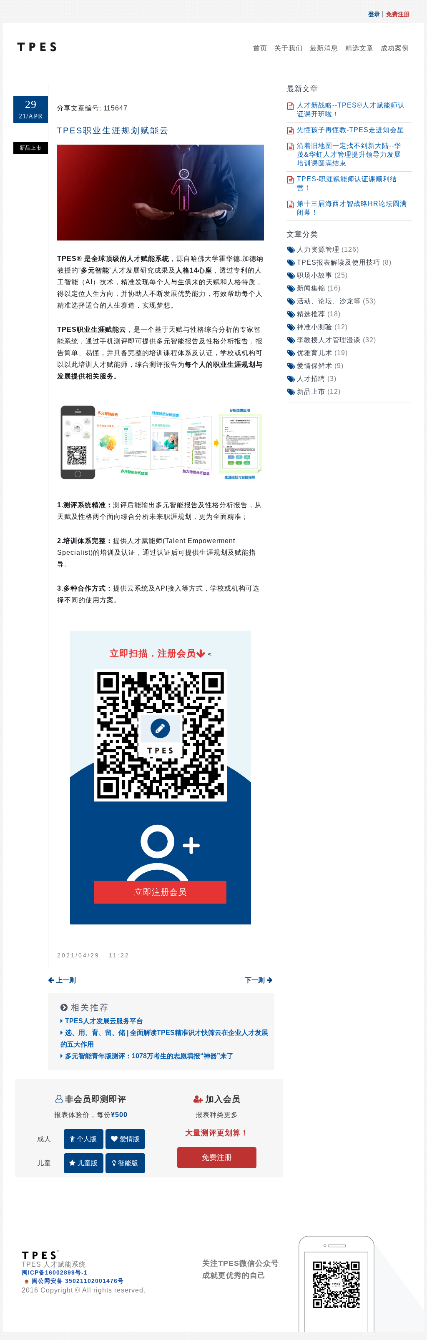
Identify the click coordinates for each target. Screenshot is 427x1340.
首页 (260, 48)
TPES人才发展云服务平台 (104, 1020)
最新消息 (324, 48)
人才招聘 (317, 378)
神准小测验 (322, 327)
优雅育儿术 (322, 352)
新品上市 (319, 391)
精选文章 (359, 48)
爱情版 (130, 1138)
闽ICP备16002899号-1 (55, 1272)
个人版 (87, 1138)
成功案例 (395, 48)
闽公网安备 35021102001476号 (78, 1280)
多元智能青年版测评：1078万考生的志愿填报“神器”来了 (149, 1055)
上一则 (66, 980)
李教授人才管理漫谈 (336, 339)
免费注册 (397, 14)
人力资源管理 (328, 249)
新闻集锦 (319, 288)
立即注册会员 (160, 892)
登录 (374, 14)
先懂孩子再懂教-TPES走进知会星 (350, 129)
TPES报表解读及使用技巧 (344, 262)
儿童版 (88, 1163)
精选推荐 (319, 314)
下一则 (255, 980)
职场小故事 (322, 275)
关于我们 (288, 48)
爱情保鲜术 (320, 365)
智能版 (128, 1163)
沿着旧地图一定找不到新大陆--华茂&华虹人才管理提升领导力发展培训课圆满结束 (349, 154)
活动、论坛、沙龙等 (336, 301)
